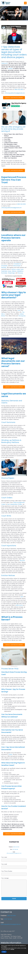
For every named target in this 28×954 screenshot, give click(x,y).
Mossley (3, 267)
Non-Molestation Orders (14, 504)
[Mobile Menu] (25, 3)
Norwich (22, 560)
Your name (4, 857)
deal (21, 596)
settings (12, 949)
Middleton (20, 271)
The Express (21, 316)
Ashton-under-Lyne (17, 269)
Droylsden (4, 265)
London (10, 68)
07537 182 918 (15, 849)
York (19, 310)
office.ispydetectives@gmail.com (15, 93)
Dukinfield (4, 271)
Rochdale (4, 273)
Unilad (21, 314)
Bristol (3, 316)
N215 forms (19, 605)
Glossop (20, 273)
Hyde (9, 271)
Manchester (17, 265)
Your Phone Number (6, 871)
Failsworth (4, 63)
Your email (4, 864)
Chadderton (17, 264)
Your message (5, 878)
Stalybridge (11, 273)
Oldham (14, 271)
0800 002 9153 (19, 89)
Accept (4, 951)
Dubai (10, 754)
